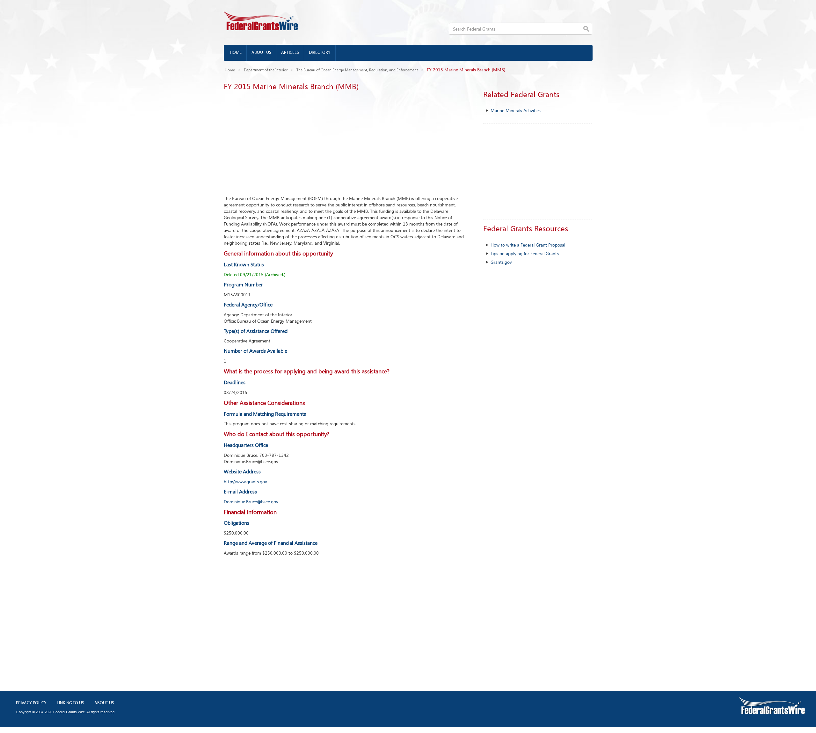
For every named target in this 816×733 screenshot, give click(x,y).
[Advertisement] (345, 141)
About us (261, 52)
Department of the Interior (266, 69)
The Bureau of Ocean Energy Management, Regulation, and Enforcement (357, 69)
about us (104, 703)
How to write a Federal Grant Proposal (528, 245)
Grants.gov (501, 262)
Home (236, 52)
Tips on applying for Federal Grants (525, 253)
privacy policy (31, 703)
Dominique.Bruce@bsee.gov (251, 502)
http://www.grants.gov (245, 481)
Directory (320, 52)
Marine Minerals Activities (516, 110)
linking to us (70, 703)
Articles (290, 52)
